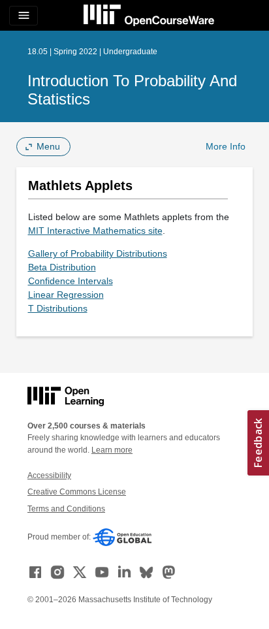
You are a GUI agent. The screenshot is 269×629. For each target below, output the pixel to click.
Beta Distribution (62, 267)
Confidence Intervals (70, 281)
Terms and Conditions (66, 508)
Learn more (112, 450)
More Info (225, 146)
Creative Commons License (76, 491)
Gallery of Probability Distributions (97, 253)
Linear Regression (66, 294)
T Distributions (57, 308)
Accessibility (49, 475)
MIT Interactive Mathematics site (95, 230)
